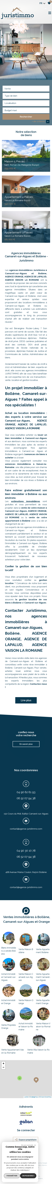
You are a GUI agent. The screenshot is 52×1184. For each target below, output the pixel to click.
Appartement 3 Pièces (18, 234)
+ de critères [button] (40, 121)
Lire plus (26, 700)
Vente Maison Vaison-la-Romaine (43, 1026)
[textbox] (26, 95)
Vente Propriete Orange (8, 1026)
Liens (39, 1165)
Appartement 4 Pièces (18, 198)
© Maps (34, 1097)
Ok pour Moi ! (28, 1175)
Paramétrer (12, 1175)
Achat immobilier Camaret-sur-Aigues (8, 977)
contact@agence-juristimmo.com (26, 829)
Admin (44, 1165)
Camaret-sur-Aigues (35, 602)
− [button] (3, 1067)
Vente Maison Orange (26, 1002)
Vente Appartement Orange (42, 1002)
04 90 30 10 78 (26, 850)
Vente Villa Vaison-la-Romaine (38, 1051)
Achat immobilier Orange (8, 1002)
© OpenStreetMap (45, 1097)
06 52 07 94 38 (26, 798)
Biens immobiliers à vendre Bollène (8, 951)
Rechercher (26, 116)
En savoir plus (26, 744)
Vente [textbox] (7, 88)
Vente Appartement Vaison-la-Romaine (12, 1051)
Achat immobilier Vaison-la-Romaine (26, 1026)
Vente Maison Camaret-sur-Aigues (26, 977)
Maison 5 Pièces (21, 163)
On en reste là (27, 1145)
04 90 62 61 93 (26, 792)
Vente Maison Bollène (26, 951)
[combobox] (26, 89)
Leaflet (26, 1097)
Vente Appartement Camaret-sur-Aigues (43, 977)
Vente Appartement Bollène (42, 951)
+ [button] (3, 1063)
